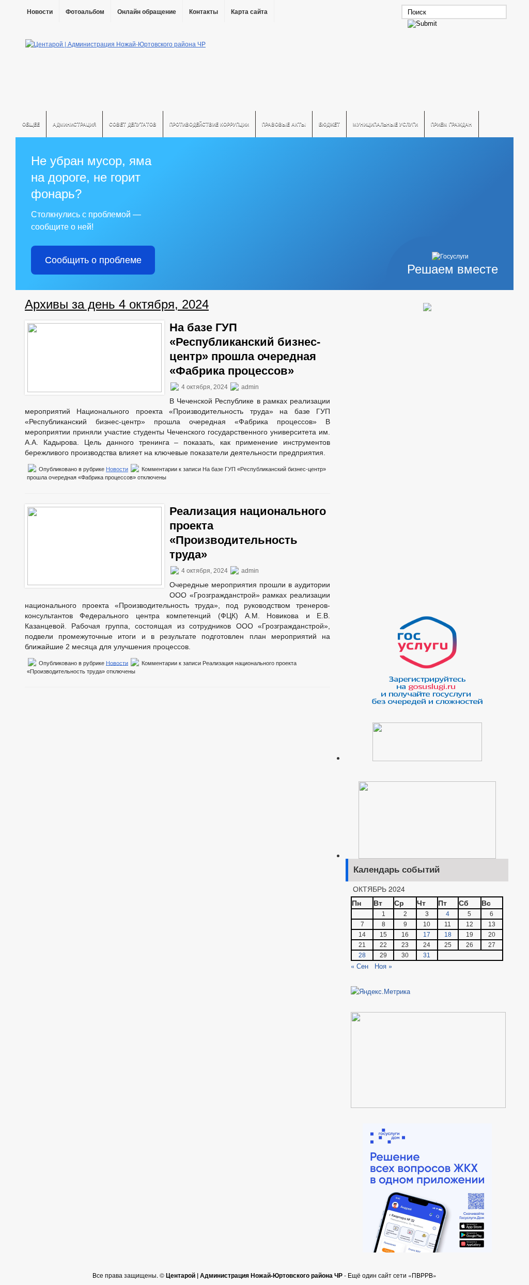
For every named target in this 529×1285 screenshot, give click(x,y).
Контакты (203, 11)
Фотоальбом (85, 11)
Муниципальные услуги (385, 124)
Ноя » (383, 966)
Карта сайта (249, 11)
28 (362, 955)
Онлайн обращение (146, 11)
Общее (31, 124)
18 (448, 934)
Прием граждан (451, 124)
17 (426, 934)
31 (426, 955)
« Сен (359, 966)
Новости (40, 11)
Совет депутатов (133, 124)
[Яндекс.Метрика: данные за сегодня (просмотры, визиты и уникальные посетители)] (380, 991)
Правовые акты (284, 124)
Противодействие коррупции (209, 124)
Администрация (74, 124)
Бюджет (329, 124)
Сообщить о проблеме (93, 260)
